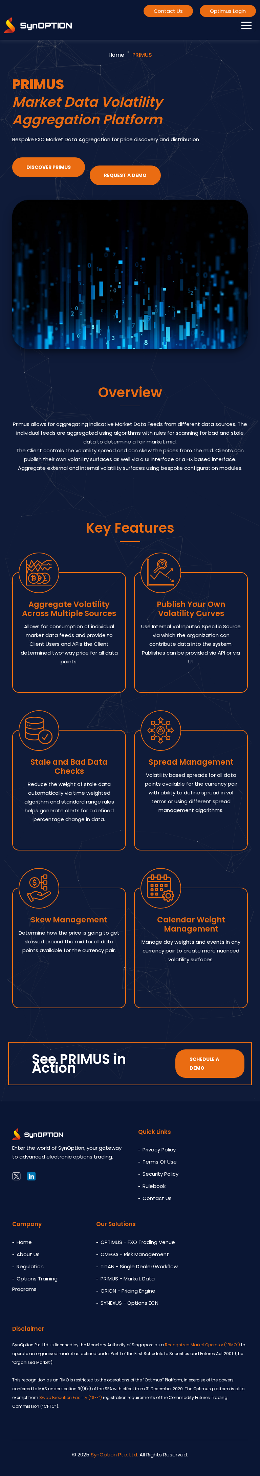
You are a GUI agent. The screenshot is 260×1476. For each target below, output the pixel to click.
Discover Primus (48, 167)
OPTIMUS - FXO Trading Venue (138, 1242)
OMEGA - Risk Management (135, 1254)
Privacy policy (159, 1149)
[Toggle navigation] (246, 25)
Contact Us (168, 11)
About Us (28, 1254)
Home (116, 55)
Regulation (30, 1266)
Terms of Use (160, 1161)
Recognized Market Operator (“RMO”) (202, 1345)
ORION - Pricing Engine (128, 1290)
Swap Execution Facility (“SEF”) (70, 1397)
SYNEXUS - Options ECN (129, 1302)
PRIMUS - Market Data (128, 1278)
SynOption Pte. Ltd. (114, 1454)
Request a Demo (125, 175)
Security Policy (160, 1173)
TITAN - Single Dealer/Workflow (139, 1266)
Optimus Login (228, 11)
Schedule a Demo (204, 1063)
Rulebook (154, 1186)
